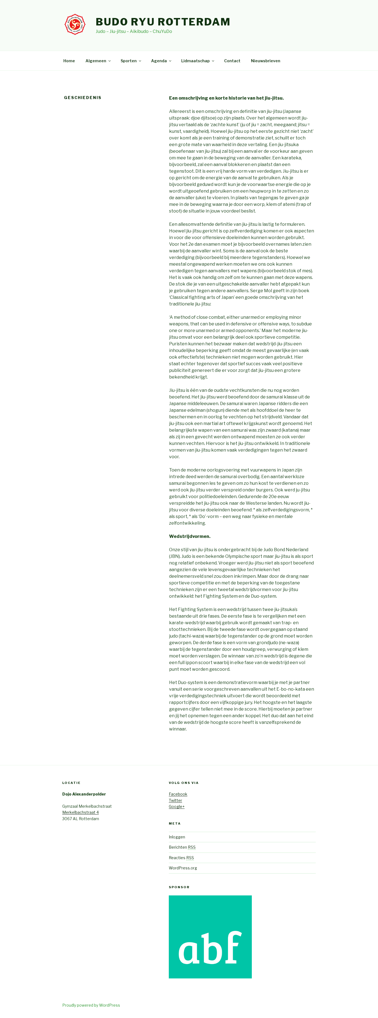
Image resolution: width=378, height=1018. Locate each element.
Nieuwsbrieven (265, 60)
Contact (232, 60)
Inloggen (177, 837)
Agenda (159, 60)
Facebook (178, 794)
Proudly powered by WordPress (91, 1005)
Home (69, 60)
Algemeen (96, 60)
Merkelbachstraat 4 (80, 812)
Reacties (181, 857)
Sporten (129, 60)
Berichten (182, 847)
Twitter (175, 800)
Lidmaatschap (195, 60)
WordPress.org (183, 868)
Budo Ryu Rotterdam (163, 22)
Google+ (177, 806)
